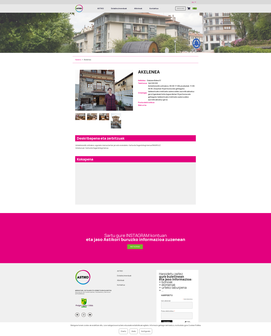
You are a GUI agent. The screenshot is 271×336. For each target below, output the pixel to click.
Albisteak (120, 280)
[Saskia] (189, 8)
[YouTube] (90, 315)
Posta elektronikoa (168, 311)
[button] (194, 2)
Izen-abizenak (166, 301)
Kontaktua (121, 285)
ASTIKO (120, 271)
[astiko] (79, 8)
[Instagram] (84, 315)
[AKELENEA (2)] (80, 120)
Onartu (123, 331)
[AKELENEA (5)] (116, 120)
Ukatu (133, 331)
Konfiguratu (145, 331)
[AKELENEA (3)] (92, 120)
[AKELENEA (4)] (104, 120)
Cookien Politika (194, 325)
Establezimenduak (124, 275)
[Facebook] (77, 315)
